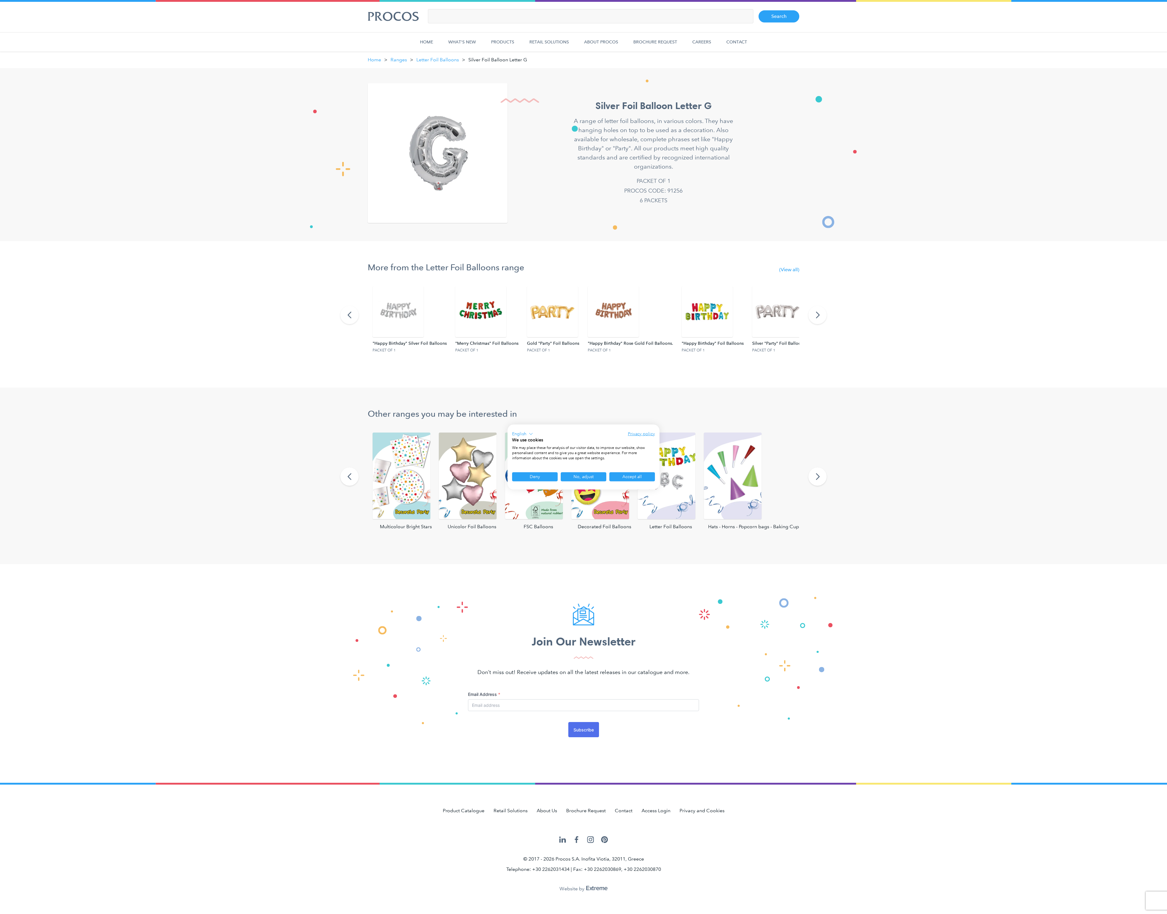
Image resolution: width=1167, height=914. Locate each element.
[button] (522, 433)
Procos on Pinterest (604, 840)
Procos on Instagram (590, 840)
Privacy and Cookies (702, 810)
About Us (547, 810)
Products (502, 42)
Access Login (656, 810)
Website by (572, 889)
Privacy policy (641, 433)
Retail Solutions (549, 42)
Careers (701, 42)
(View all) (789, 269)
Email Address (484, 694)
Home (426, 42)
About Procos (601, 42)
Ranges (399, 60)
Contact (736, 42)
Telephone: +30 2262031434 (538, 869)
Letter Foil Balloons (437, 60)
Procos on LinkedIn (562, 840)
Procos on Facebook (576, 840)
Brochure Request (655, 42)
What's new (462, 42)
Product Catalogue (463, 810)
